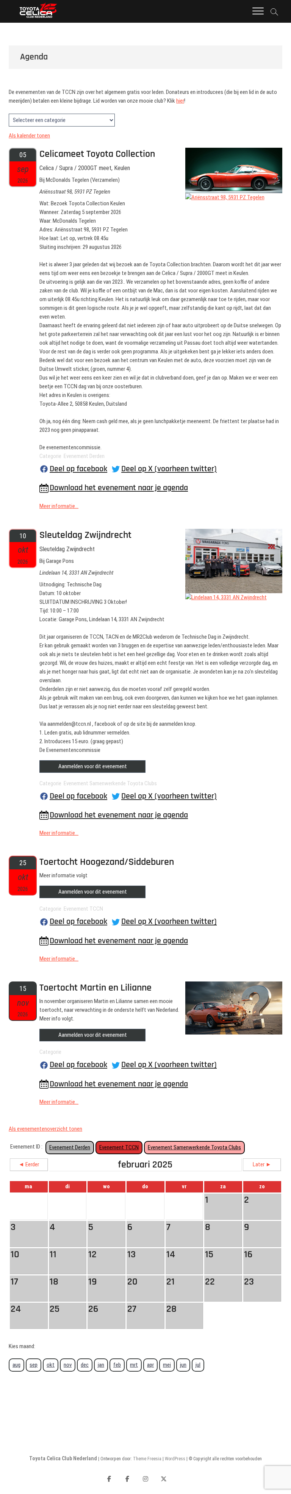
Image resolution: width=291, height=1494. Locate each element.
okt (51, 1364)
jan (101, 1364)
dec (85, 1364)
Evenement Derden (69, 1147)
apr (150, 1364)
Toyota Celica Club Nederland (63, 1458)
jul (198, 1364)
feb (117, 1364)
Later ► (262, 1164)
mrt (134, 1364)
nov (68, 1364)
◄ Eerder (29, 1164)
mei (167, 1364)
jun (183, 1364)
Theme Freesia (147, 1458)
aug (16, 1364)
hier (180, 100)
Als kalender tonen (29, 135)
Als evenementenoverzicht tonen (45, 1128)
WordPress (175, 1458)
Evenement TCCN (119, 1147)
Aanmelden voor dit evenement (92, 766)
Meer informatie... (58, 506)
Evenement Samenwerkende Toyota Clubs (194, 1147)
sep (34, 1364)
